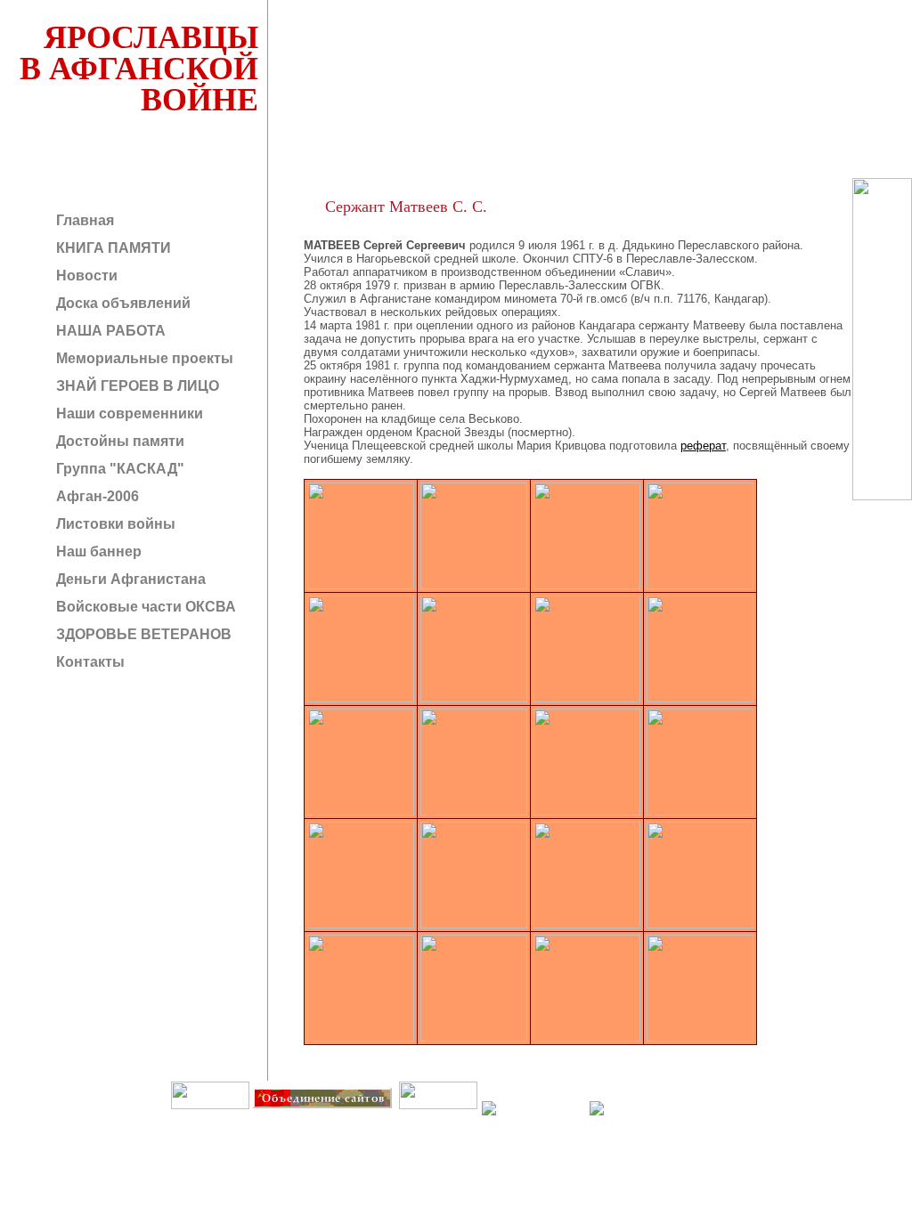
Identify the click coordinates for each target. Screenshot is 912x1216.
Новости (85, 275)
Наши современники (128, 413)
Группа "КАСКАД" (118, 468)
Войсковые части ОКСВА (144, 606)
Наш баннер (97, 551)
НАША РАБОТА (109, 330)
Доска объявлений (122, 303)
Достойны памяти (118, 441)
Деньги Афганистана (129, 579)
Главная (83, 220)
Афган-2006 (96, 496)
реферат (703, 445)
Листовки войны (114, 523)
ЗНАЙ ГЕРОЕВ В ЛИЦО (136, 385)
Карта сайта (437, 1121)
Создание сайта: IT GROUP (362, 1121)
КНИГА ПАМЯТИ (112, 247)
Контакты (89, 661)
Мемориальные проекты (143, 358)
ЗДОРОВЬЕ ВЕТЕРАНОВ (142, 634)
